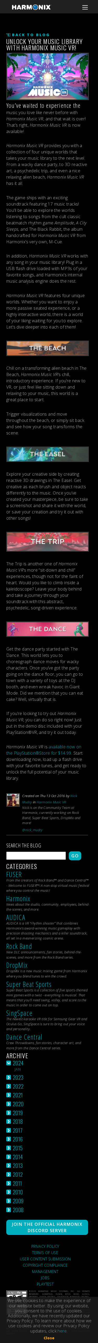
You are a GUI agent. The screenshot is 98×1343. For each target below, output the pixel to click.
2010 (18, 1192)
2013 (18, 1165)
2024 (18, 1063)
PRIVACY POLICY (45, 1246)
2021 (18, 1095)
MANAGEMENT (45, 1271)
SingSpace (19, 1013)
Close (49, 1337)
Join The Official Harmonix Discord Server (47, 1227)
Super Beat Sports (28, 984)
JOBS (45, 1277)
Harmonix (18, 898)
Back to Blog (31, 35)
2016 (18, 1139)
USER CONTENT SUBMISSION (45, 1258)
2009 (18, 1201)
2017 (18, 1130)
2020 (18, 1104)
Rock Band (19, 946)
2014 (18, 1157)
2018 (18, 1121)
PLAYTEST (45, 1284)
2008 (18, 1210)
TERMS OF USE (45, 1252)
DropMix (17, 965)
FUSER (14, 874)
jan (18, 1069)
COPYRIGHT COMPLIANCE (45, 1265)
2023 (18, 1077)
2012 (18, 1174)
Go (75, 856)
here (62, 1331)
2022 (18, 1086)
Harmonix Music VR (51, 802)
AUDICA (15, 917)
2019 (18, 1113)
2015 (18, 1148)
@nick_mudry (32, 830)
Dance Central (24, 1037)
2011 (17, 1183)
